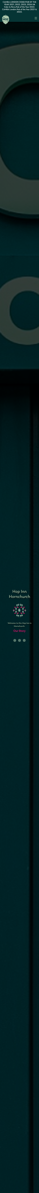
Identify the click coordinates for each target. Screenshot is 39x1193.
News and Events (19, 629)
